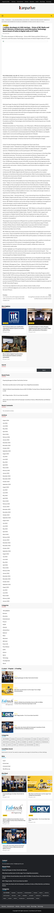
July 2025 (5, 456)
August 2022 (6, 553)
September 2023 (7, 517)
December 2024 (6, 476)
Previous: (13, 297)
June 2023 (5, 526)
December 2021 (6, 576)
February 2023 (6, 537)
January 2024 (6, 506)
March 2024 (6, 501)
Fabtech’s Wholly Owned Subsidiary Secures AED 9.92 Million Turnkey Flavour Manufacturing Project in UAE (27, 390)
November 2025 (7, 445)
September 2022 (7, 551)
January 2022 (6, 573)
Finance (4, 621)
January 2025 (6, 473)
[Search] (51, 16)
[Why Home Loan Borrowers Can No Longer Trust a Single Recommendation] (7, 689)
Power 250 (5, 644)
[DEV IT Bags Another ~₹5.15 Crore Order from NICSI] (7, 714)
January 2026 (6, 439)
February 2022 (6, 570)
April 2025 (5, 465)
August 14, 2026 (32, 332)
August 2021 (6, 587)
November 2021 (7, 579)
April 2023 (5, 531)
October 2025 (6, 448)
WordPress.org (6, 769)
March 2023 (6, 534)
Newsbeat (5, 638)
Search (4, 365)
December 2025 (6, 442)
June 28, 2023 (6, 33)
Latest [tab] (5, 669)
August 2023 (6, 520)
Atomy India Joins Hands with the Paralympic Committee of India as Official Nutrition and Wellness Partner (26, 400)
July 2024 (5, 490)
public (4, 649)
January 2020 (6, 601)
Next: (39, 296)
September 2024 (7, 484)
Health (37, 1)
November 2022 (7, 545)
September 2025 (7, 451)
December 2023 (6, 509)
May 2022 (5, 562)
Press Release (6, 646)
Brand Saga (42, 1)
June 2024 (5, 492)
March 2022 (6, 567)
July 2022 (5, 556)
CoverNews (31, 910)
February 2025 (6, 470)
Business (14, 1)
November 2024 (7, 478)
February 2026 (6, 437)
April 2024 (5, 498)
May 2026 (5, 428)
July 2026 (5, 423)
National (5, 632)
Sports (4, 655)
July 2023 (5, 523)
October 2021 (6, 581)
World (4, 663)
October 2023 (6, 515)
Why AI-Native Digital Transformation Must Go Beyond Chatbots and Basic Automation (13, 355)
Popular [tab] (11, 669)
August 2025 (6, 453)
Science (4, 652)
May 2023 (5, 528)
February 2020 (6, 598)
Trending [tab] (18, 669)
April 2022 (5, 565)
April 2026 (5, 431)
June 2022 (5, 559)
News (4, 635)
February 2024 (6, 503)
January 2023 (6, 540)
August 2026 (6, 420)
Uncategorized (6, 660)
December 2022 (6, 542)
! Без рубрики (6, 610)
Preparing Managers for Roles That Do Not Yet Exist (15, 380)
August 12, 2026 (6, 359)
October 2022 (6, 548)
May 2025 (5, 462)
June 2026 (5, 426)
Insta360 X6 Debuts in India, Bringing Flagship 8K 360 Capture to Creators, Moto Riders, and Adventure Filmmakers (40, 328)
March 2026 (6, 434)
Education (32, 1)
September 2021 (7, 584)
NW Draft (5, 641)
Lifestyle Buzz (6, 630)
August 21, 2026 (6, 797)
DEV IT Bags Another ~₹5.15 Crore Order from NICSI (15, 395)
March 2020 (6, 595)
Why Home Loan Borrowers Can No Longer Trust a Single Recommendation (21, 384)
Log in (4, 760)
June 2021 (5, 592)
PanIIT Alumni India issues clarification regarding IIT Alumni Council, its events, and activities (13, 328)
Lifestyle (26, 1)
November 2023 (7, 512)
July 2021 (5, 590)
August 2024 (6, 487)
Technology (48, 1)
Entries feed (6, 763)
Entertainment (20, 1)
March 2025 (6, 467)
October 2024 (6, 481)
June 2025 (5, 459)
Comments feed (6, 766)
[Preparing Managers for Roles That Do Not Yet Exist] (7, 677)
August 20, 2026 (6, 332)
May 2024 (5, 495)
